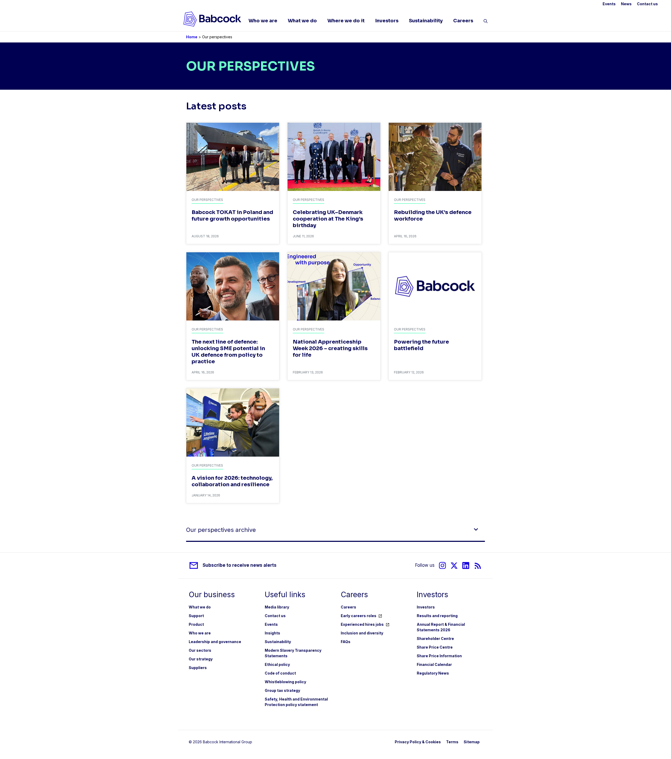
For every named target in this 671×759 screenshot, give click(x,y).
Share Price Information (439, 656)
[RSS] (478, 565)
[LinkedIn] (466, 565)
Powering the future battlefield (421, 345)
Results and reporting (437, 615)
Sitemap (472, 742)
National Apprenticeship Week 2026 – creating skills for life (330, 348)
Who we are (262, 21)
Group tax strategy (282, 690)
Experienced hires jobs (362, 624)
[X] (454, 565)
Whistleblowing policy (285, 682)
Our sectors (200, 650)
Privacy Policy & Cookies (418, 742)
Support (196, 615)
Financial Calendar (434, 664)
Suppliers (198, 667)
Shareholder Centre (435, 638)
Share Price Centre (435, 647)
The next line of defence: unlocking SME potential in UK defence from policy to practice (228, 352)
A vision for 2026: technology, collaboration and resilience (232, 481)
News (626, 4)
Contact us (647, 4)
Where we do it (346, 21)
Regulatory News (433, 673)
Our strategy (201, 659)
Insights (272, 633)
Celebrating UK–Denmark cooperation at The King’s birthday (328, 219)
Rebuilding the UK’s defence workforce (433, 215)
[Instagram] (442, 565)
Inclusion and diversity (362, 633)
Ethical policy (277, 664)
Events (609, 4)
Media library (277, 607)
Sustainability (426, 21)
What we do (302, 21)
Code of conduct (280, 673)
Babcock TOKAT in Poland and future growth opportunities (232, 215)
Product (196, 624)
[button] (485, 22)
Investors (386, 21)
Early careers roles (358, 615)
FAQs (345, 641)
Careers (463, 21)
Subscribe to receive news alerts (240, 565)
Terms (452, 742)
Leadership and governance (215, 641)
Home (191, 37)
